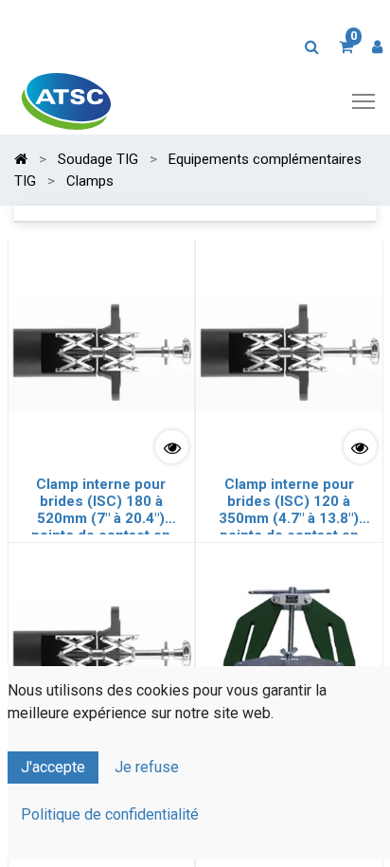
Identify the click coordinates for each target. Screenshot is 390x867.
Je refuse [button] (147, 767)
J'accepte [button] (53, 767)
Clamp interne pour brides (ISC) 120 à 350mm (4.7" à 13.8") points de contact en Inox (289, 505)
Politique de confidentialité (110, 814)
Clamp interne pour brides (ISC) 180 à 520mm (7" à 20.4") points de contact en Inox (100, 505)
